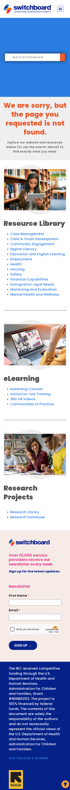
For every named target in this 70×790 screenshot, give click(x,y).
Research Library (24, 512)
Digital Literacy (23, 249)
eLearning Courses (26, 389)
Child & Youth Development (34, 239)
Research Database (27, 517)
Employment (21, 259)
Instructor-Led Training (30, 394)
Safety (16, 274)
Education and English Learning (37, 254)
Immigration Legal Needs (32, 284)
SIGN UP (21, 645)
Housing (17, 269)
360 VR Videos (23, 399)
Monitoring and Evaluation (33, 289)
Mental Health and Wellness (34, 294)
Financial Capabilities (29, 279)
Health (16, 264)
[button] (60, 9)
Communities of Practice (32, 404)
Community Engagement (32, 244)
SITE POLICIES (20, 758)
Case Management (27, 234)
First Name (19, 596)
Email (15, 610)
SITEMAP (41, 758)
